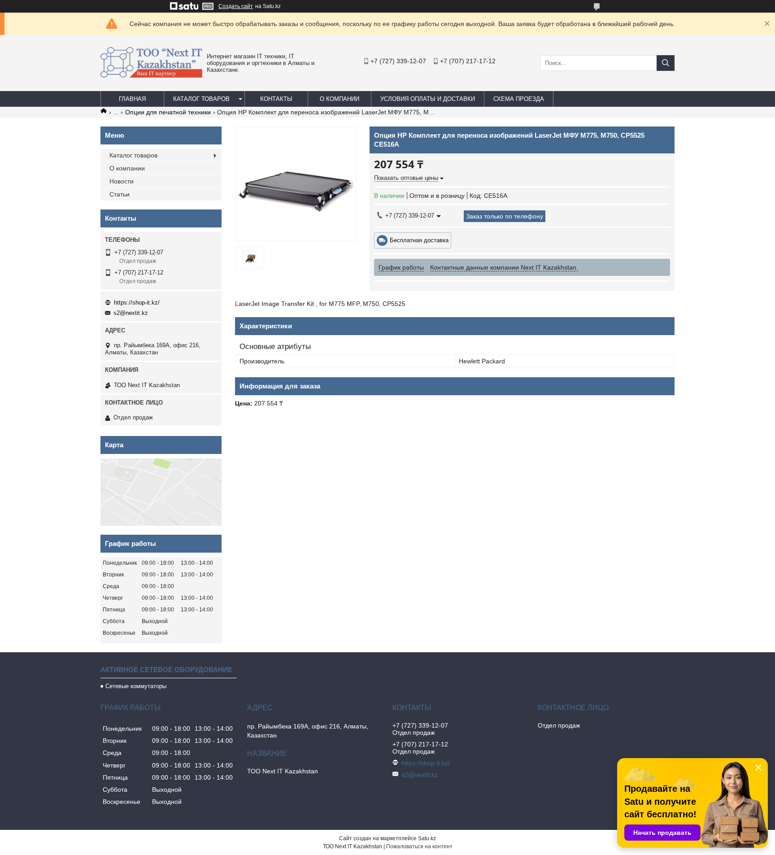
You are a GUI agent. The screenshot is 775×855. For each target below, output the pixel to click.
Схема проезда (518, 99)
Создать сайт (235, 6)
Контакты (276, 99)
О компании (339, 99)
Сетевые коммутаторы (135, 686)
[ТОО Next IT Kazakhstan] (151, 75)
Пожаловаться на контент (419, 846)
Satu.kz (427, 838)
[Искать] (666, 63)
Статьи (119, 194)
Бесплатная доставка (419, 240)
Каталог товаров (201, 99)
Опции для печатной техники (168, 112)
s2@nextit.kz (130, 313)
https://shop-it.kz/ (137, 302)
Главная (132, 99)
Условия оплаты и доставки (427, 99)
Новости (121, 181)
